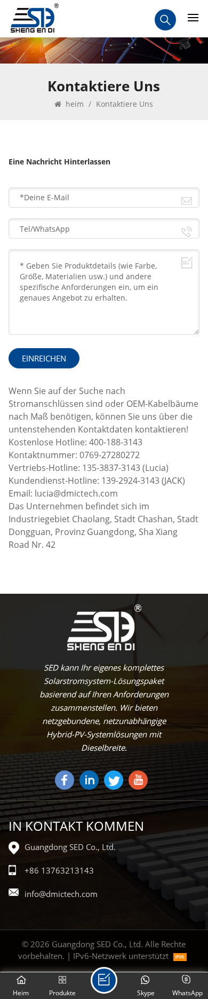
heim (73, 104)
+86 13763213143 (59, 870)
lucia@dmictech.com (76, 493)
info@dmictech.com (61, 893)
